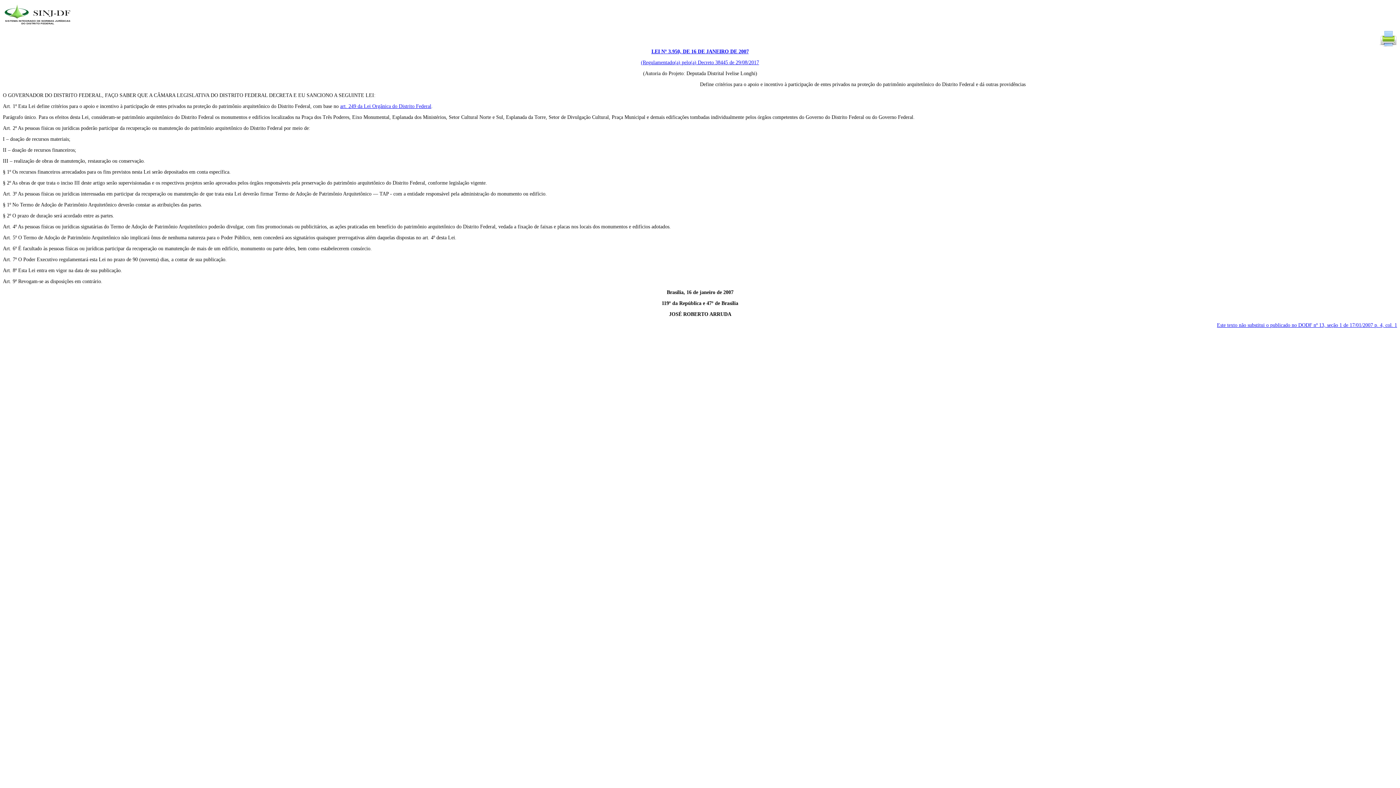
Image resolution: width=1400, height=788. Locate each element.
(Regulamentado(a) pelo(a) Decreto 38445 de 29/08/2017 (700, 62)
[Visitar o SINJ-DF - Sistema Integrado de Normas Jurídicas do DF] (38, 27)
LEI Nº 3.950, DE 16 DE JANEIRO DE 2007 (700, 51)
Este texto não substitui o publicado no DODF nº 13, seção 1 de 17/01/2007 (1307, 325)
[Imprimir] (1388, 46)
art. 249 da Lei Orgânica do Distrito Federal (385, 106)
